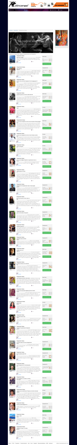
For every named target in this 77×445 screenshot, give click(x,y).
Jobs (28, 443)
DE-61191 (19, 360)
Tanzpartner (17, 443)
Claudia (11, 334)
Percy (11, 269)
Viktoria (11, 74)
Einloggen (61, 9)
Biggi (10, 421)
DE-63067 (19, 386)
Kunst (31, 443)
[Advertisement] (38, 20)
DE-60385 (19, 374)
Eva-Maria (11, 397)
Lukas (11, 371)
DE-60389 (19, 90)
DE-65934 (19, 400)
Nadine (11, 384)
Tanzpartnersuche (20, 9)
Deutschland (16, 30)
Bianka (11, 296)
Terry (10, 410)
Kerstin (11, 152)
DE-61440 (19, 338)
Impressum (51, 443)
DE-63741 (19, 155)
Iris (10, 348)
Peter (10, 256)
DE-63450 (19, 222)
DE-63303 (19, 274)
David (11, 114)
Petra (10, 309)
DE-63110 (19, 259)
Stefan (11, 284)
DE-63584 (19, 165)
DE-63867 (19, 348)
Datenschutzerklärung (41, 443)
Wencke (11, 166)
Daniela (11, 434)
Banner (10, 443)
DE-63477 (19, 142)
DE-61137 (19, 323)
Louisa (11, 87)
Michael (11, 218)
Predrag (11, 204)
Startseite (12, 9)
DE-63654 (19, 194)
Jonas (11, 232)
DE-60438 (19, 234)
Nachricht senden (47, 63)
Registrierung (54, 9)
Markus (11, 244)
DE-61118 (19, 104)
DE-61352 (19, 117)
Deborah (11, 100)
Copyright (35, 443)
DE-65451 (19, 409)
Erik (10, 141)
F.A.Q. (13, 443)
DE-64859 (19, 181)
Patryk (11, 191)
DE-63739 (19, 77)
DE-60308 (19, 62)
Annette (11, 322)
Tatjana (11, 359)
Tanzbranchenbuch (23, 443)
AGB (47, 443)
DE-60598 (19, 286)
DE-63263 (19, 208)
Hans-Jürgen (12, 177)
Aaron (11, 63)
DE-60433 (19, 438)
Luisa (10, 127)
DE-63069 (19, 246)
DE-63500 (19, 312)
